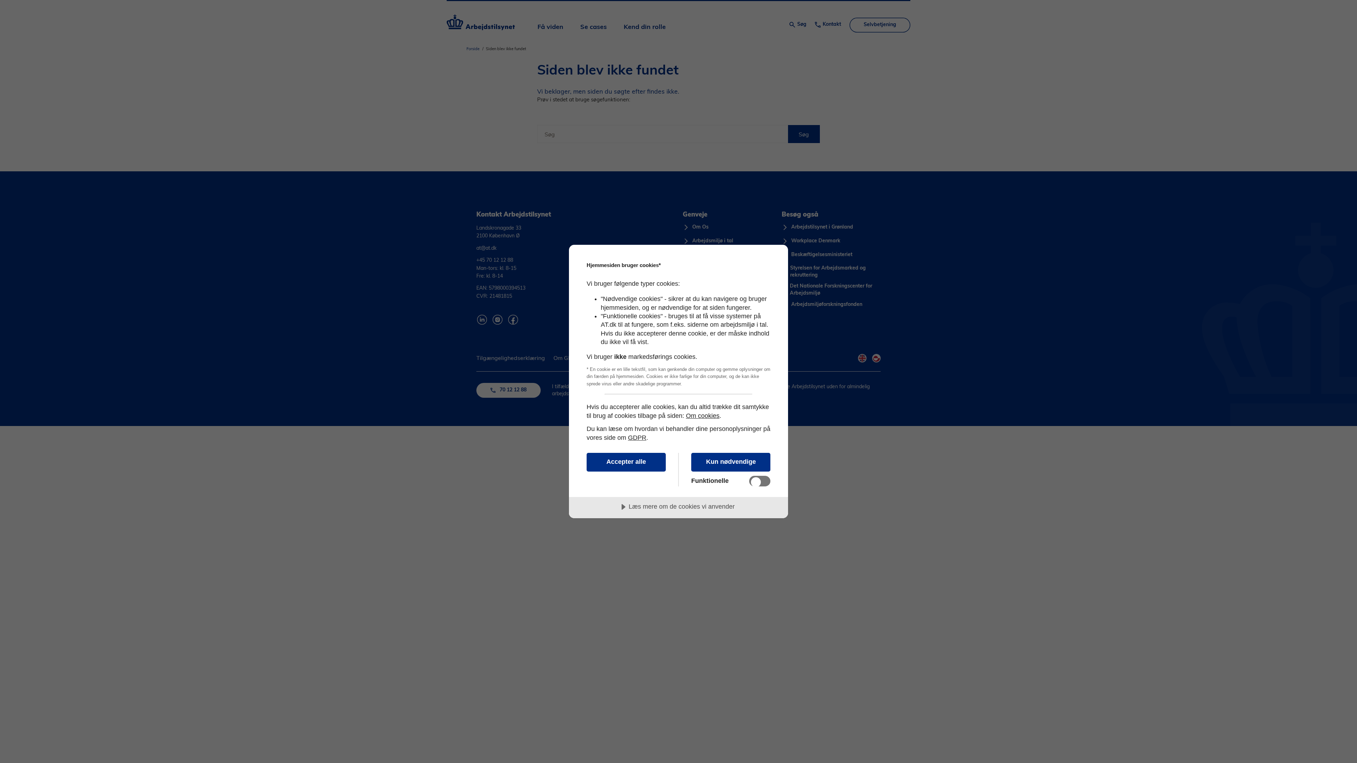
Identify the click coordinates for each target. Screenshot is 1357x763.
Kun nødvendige (731, 461)
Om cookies (702, 415)
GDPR (637, 437)
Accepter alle (626, 461)
